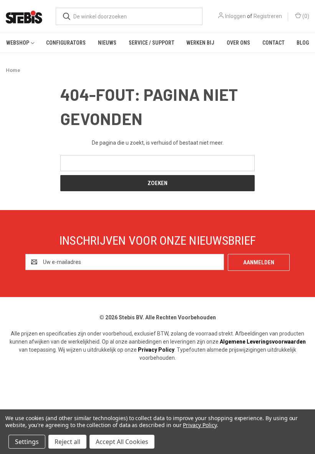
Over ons (238, 43)
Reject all (67, 441)
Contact (273, 43)
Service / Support (151, 43)
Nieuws (107, 43)
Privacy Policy (156, 350)
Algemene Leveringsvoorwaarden (263, 342)
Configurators (66, 43)
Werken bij (200, 43)
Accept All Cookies (122, 441)
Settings (27, 441)
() (305, 16)
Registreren (268, 16)
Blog (303, 43)
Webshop (17, 43)
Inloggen (235, 16)
